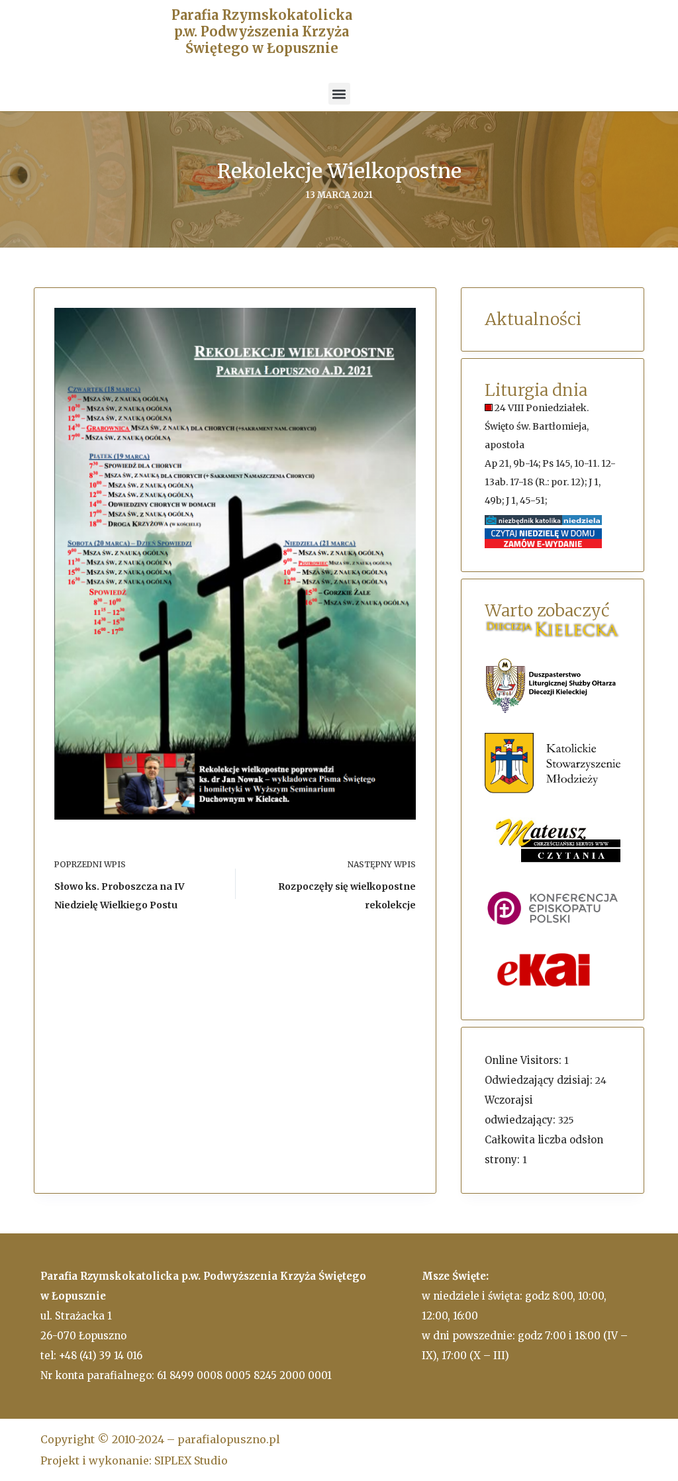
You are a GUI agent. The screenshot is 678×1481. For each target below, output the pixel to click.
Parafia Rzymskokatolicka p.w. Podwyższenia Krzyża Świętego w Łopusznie (261, 31)
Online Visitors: (524, 1060)
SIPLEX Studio (191, 1460)
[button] (339, 94)
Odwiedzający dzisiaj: (540, 1080)
